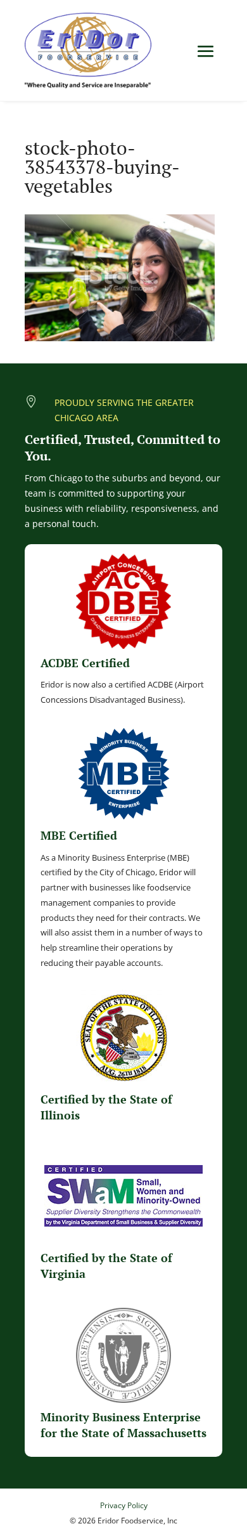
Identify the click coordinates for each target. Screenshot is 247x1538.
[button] (205, 51)
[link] (88, 50)
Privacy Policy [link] (124, 1505)
